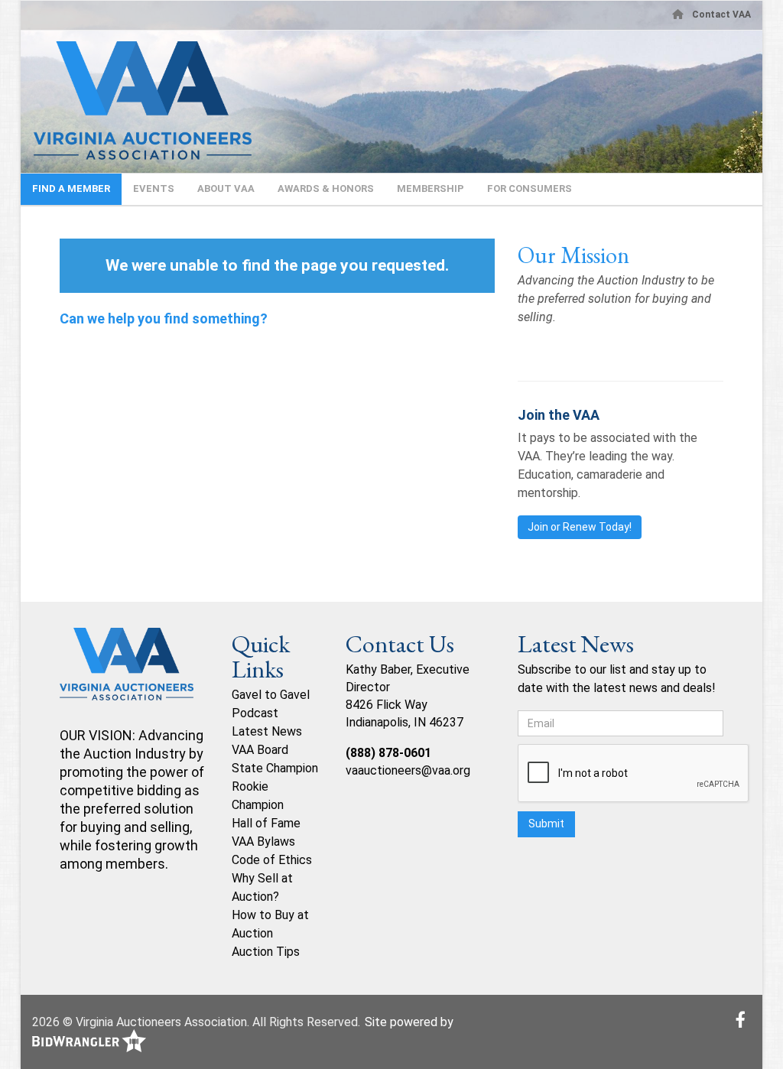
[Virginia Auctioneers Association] (126, 676)
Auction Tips (266, 951)
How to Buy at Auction (270, 924)
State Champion (275, 768)
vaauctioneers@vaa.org (408, 770)
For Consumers (529, 188)
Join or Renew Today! (580, 527)
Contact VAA (721, 14)
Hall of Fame (266, 823)
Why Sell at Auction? (262, 887)
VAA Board (260, 749)
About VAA (226, 188)
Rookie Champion (258, 795)
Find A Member (71, 188)
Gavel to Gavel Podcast (271, 703)
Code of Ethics (272, 860)
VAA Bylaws (263, 841)
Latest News (267, 731)
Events (153, 188)
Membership (430, 188)
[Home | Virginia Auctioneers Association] (136, 100)
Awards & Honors (326, 188)
